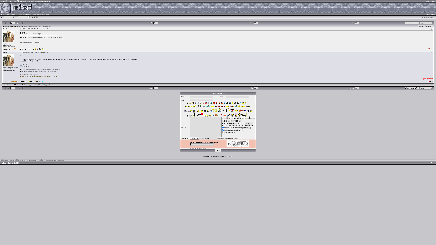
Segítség (61, 160)
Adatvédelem (31, 160)
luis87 (48, 14)
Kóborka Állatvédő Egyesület (29, 42)
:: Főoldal (432, 1)
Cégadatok (4, 160)
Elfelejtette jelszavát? (429, 17)
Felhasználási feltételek (17, 160)
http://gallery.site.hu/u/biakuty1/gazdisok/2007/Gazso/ (43, 70)
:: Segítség (46, 1)
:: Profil (9, 1)
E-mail (433, 163)
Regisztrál (4, 1)
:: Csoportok (38, 1)
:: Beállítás (16, 1)
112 (432, 14)
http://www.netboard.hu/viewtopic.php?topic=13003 (41, 71)
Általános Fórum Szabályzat (47, 160)
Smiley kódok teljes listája (198, 148)
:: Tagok (22, 1)
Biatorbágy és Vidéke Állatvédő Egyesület (37, 26)
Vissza (427, 1)
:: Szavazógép (29, 1)
